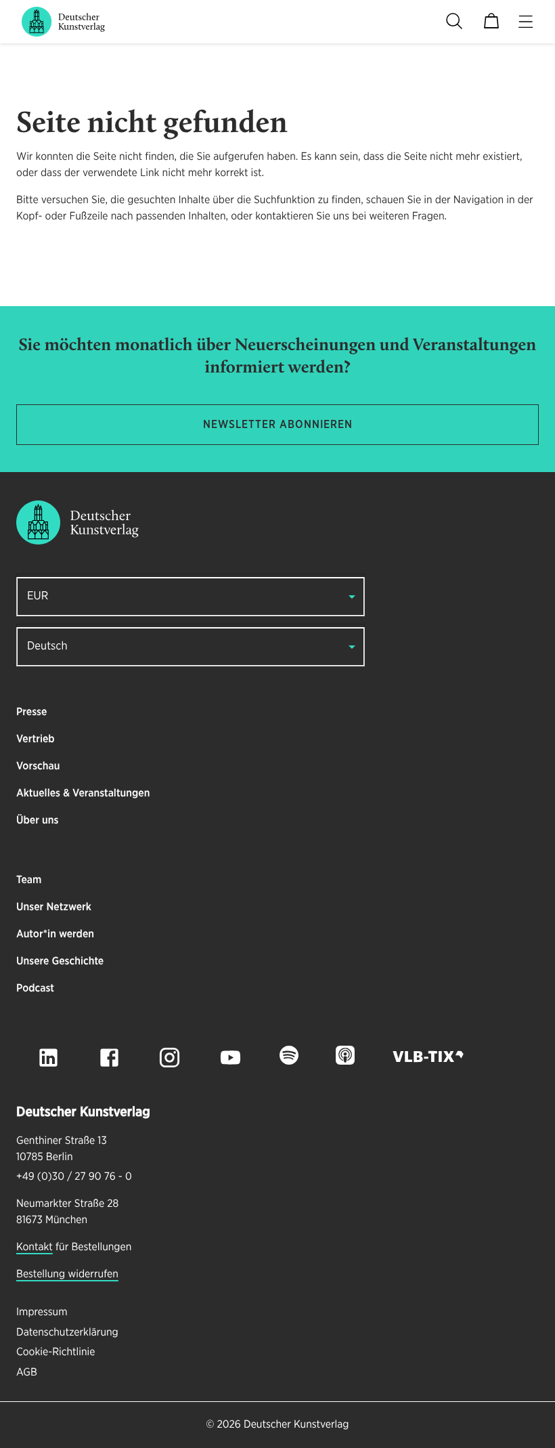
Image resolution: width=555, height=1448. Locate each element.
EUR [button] (37, 596)
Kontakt (34, 1247)
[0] (491, 21)
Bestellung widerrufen (67, 1274)
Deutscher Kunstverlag (296, 1425)
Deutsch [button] (47, 646)
